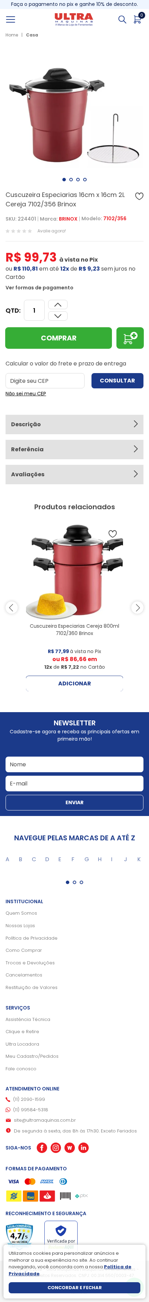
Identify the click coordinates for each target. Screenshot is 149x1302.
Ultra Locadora (22, 1044)
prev (12, 608)
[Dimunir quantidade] (58, 304)
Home (12, 35)
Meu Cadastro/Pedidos (32, 1056)
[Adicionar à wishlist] (139, 196)
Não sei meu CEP (26, 393)
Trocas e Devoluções (30, 962)
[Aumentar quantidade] (58, 316)
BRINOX (68, 218)
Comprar (59, 338)
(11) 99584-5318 (30, 1109)
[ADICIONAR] (130, 338)
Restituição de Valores (32, 987)
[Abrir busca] (122, 19)
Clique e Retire (22, 1031)
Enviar (74, 802)
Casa (32, 35)
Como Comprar (24, 950)
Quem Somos (21, 913)
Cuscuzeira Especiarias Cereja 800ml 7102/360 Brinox (74, 630)
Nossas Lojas (20, 925)
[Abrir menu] (18, 19)
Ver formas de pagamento (39, 287)
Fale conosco (21, 1068)
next (137, 608)
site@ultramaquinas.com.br (45, 1120)
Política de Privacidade (32, 938)
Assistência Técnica (28, 1019)
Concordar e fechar (74, 1287)
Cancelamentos (24, 975)
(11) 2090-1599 (29, 1099)
